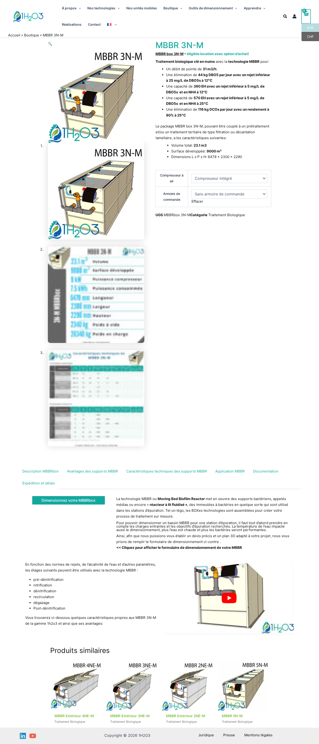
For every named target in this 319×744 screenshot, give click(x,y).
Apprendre (252, 8)
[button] (79, 8)
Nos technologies (101, 8)
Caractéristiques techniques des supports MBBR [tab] (166, 471)
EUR (307, 27)
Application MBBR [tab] (230, 471)
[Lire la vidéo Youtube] (229, 598)
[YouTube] (32, 735)
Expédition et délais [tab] (38, 483)
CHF (307, 36)
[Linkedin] (22, 735)
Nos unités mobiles (141, 8)
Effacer (197, 201)
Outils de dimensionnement (211, 8)
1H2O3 (48, 16)
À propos (69, 8)
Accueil (14, 35)
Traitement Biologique (226, 215)
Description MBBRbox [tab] (40, 471)
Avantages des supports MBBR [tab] (92, 471)
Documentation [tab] (265, 471)
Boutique (170, 8)
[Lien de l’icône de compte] (294, 16)
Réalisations (72, 24)
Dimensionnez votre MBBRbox (69, 500)
